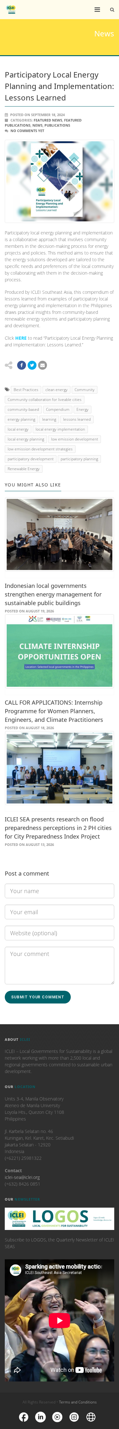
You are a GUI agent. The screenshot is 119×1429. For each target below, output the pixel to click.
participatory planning (79, 459)
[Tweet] (32, 365)
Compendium (57, 409)
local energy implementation (60, 429)
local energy (18, 429)
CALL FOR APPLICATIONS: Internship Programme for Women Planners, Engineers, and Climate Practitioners (54, 711)
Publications (57, 125)
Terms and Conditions (78, 1402)
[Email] (42, 365)
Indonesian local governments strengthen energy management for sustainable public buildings (53, 594)
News (37, 125)
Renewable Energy (24, 468)
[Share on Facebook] (21, 365)
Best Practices (26, 389)
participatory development (31, 459)
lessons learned (77, 419)
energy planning (21, 419)
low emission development (74, 439)
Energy (82, 409)
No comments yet (27, 130)
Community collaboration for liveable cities (45, 399)
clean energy (56, 389)
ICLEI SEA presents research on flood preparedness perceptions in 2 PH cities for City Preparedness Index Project (58, 827)
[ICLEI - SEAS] (11, 10)
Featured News (48, 120)
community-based (23, 409)
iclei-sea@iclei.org (22, 1177)
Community (85, 389)
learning (49, 419)
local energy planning (26, 439)
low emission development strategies (40, 449)
